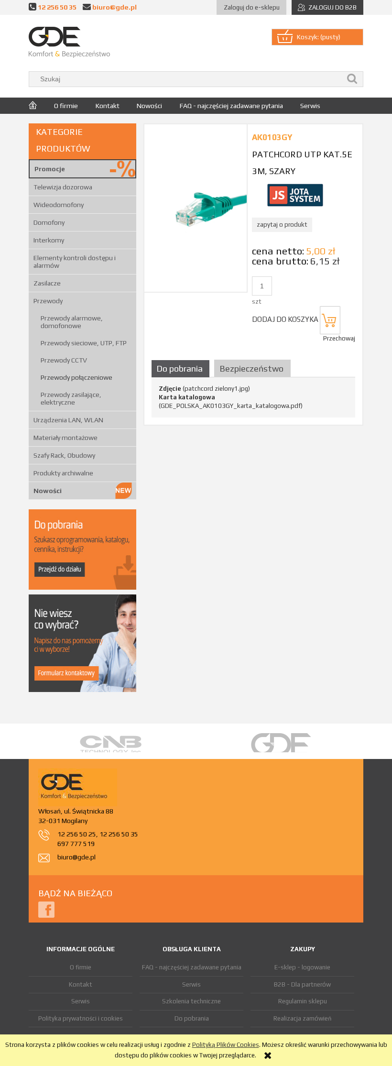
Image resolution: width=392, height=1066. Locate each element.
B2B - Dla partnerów (302, 984)
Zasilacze (47, 283)
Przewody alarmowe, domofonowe (72, 322)
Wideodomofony (58, 205)
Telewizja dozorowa (62, 187)
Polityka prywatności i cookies (80, 1018)
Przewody (48, 301)
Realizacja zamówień (302, 1018)
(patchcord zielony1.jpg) (204, 388)
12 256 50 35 (57, 7)
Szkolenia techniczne (191, 1001)
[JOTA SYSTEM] (295, 194)
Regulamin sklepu (302, 1001)
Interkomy (48, 240)
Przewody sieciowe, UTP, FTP (84, 343)
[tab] (182, 368)
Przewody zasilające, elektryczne (71, 398)
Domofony (49, 222)
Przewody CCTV (64, 360)
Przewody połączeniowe (76, 377)
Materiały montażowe (65, 437)
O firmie (80, 967)
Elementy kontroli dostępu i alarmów (74, 261)
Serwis (80, 1001)
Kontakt (80, 984)
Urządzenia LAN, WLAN (68, 420)
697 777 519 (76, 843)
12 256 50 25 (76, 834)
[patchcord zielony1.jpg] (195, 207)
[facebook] (46, 908)
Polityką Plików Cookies (225, 1044)
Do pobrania (191, 1018)
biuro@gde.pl (114, 7)
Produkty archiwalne (63, 473)
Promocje (49, 169)
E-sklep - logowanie (302, 967)
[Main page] (69, 42)
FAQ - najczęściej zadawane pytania (191, 967)
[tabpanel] (253, 397)
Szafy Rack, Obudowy (64, 455)
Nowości (47, 491)
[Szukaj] (352, 79)
